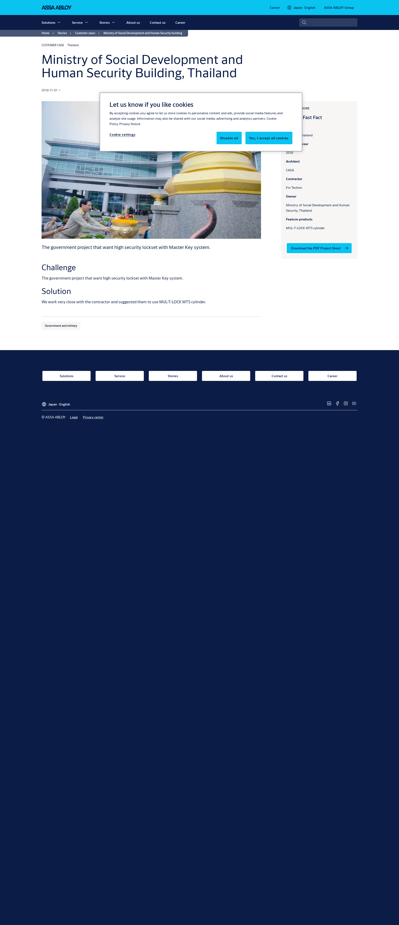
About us (133, 22)
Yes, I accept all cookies (269, 138)
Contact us (157, 22)
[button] (59, 22)
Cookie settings (122, 134)
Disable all (229, 138)
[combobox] (328, 22)
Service (77, 22)
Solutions (48, 22)
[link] (275, 7)
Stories (104, 22)
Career (180, 22)
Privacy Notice (129, 124)
